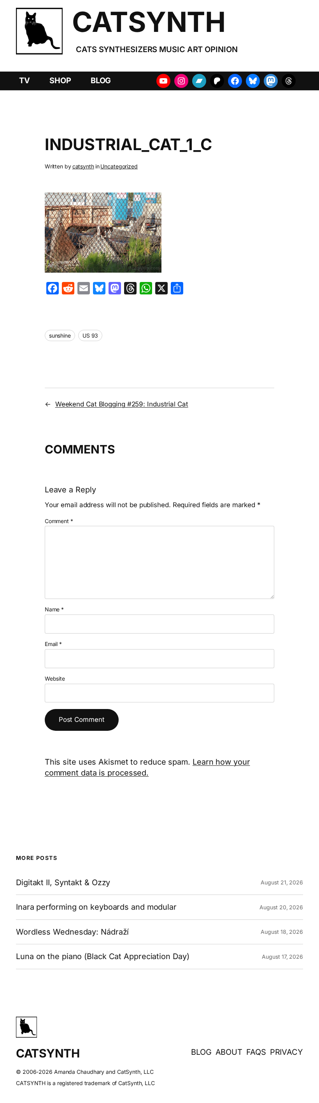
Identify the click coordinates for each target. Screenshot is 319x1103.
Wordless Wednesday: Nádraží (72, 932)
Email (53, 644)
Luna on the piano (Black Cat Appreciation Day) (102, 956)
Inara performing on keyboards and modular (96, 907)
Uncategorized (119, 166)
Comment (59, 521)
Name (54, 609)
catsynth (83, 166)
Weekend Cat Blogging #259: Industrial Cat (121, 404)
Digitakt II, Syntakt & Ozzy (63, 882)
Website (55, 678)
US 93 (90, 335)
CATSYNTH (148, 22)
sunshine (60, 335)
